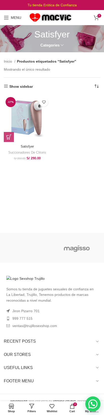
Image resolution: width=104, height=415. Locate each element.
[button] (92, 403)
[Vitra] (27, 248)
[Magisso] (76, 247)
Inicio (8, 61)
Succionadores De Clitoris (27, 152)
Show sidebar (21, 86)
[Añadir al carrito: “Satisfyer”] (9, 137)
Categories (50, 45)
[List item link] (52, 318)
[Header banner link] (52, 5)
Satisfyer (27, 146)
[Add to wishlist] (43, 102)
